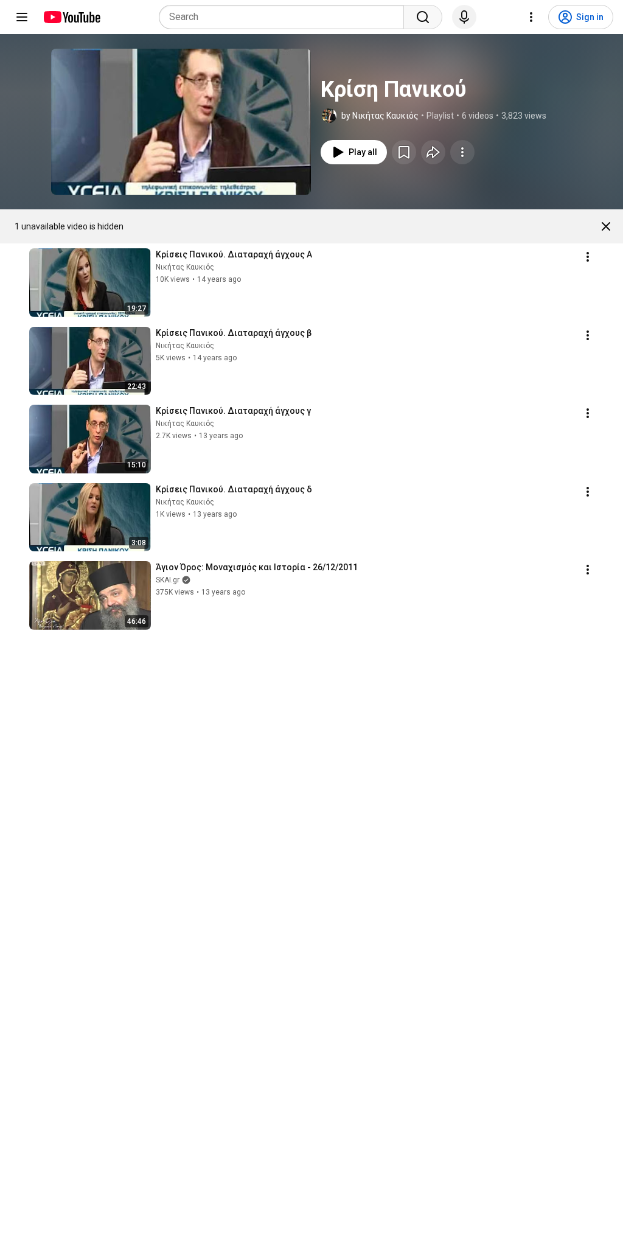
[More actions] (462, 152)
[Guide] (22, 17)
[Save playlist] (404, 152)
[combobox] (285, 17)
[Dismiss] (606, 226)
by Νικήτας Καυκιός (380, 115)
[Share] (433, 152)
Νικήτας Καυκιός (185, 267)
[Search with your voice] (464, 17)
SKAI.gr (167, 580)
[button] (181, 122)
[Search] (422, 17)
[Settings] (531, 17)
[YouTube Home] (71, 17)
